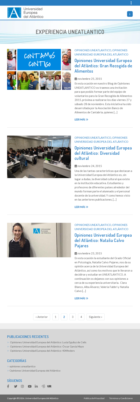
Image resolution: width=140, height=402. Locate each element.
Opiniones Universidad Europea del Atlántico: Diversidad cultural (103, 153)
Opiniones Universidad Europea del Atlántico (35, 370)
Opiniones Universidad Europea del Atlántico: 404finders (42, 350)
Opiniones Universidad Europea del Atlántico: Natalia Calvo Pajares (103, 240)
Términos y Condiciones (121, 398)
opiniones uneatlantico (93, 50)
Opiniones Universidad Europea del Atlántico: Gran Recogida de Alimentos (103, 65)
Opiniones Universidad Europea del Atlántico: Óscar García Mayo (47, 346)
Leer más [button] (80, 119)
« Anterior (42, 316)
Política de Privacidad (94, 398)
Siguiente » (95, 316)
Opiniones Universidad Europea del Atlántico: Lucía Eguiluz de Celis (48, 342)
